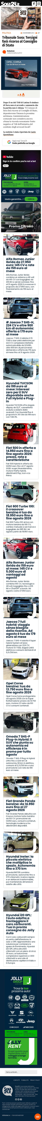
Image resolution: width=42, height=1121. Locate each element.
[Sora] (11, 6)
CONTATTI (16, 1080)
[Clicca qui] (21, 161)
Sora (37, 1116)
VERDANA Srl (6, 1115)
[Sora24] (7, 1096)
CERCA (31, 199)
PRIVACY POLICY (35, 1080)
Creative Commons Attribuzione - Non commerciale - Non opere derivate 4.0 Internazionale (26, 1094)
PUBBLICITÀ (25, 1080)
